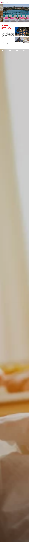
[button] (28, 2)
